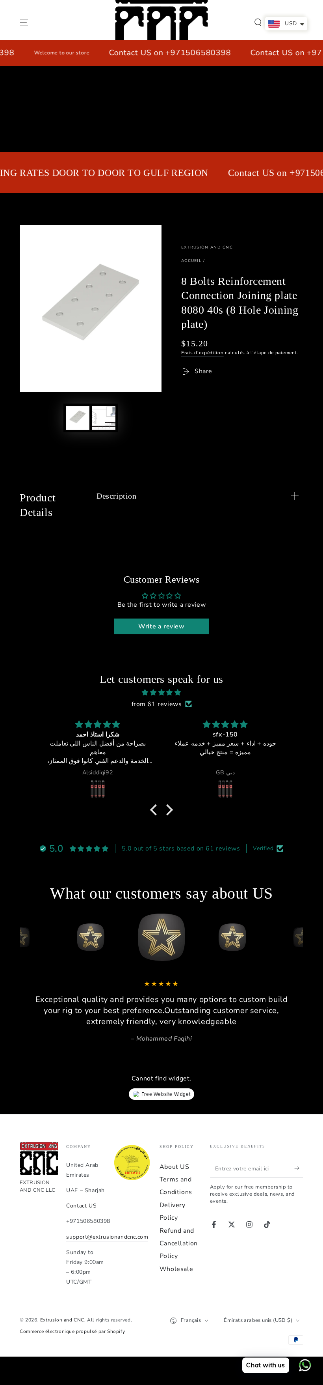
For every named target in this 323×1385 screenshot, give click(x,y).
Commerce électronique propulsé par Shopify (72, 1331)
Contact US (81, 1205)
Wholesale (176, 1269)
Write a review (161, 626)
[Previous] (27, 937)
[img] (161, 693)
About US (174, 1167)
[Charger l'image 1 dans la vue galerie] (77, 418)
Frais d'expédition (202, 353)
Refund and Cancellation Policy (179, 1243)
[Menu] (24, 22)
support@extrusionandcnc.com (107, 1237)
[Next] (295, 937)
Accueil (191, 261)
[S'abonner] (298, 1168)
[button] (258, 22)
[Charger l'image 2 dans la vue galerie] (103, 418)
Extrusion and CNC (207, 247)
